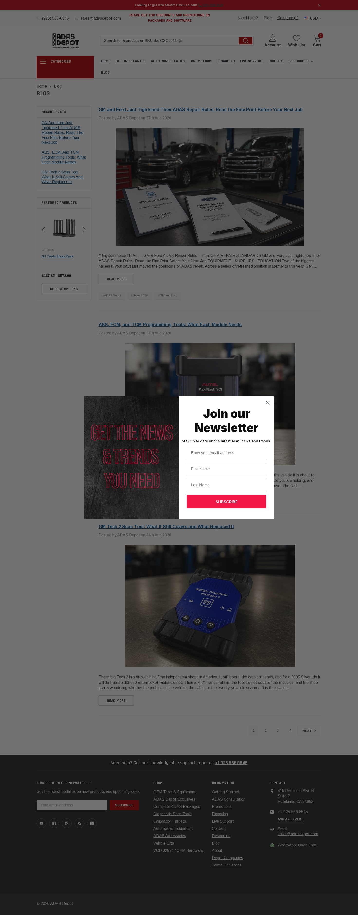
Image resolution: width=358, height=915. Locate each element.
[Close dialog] (268, 402)
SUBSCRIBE (227, 501)
